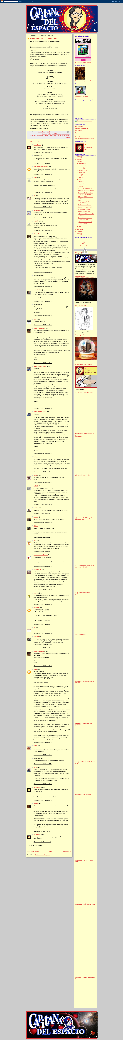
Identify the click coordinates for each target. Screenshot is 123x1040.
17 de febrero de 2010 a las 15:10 (43, 624)
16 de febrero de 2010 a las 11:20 (43, 192)
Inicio (50, 851)
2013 (78, 157)
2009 (78, 229)
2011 (78, 159)
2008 (78, 231)
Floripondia (37, 210)
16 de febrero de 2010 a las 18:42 (43, 513)
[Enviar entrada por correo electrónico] (68, 132)
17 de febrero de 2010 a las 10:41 (43, 537)
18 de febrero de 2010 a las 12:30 (43, 784)
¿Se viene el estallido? (84, 209)
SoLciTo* (36, 221)
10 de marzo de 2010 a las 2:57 (42, 831)
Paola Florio (37, 145)
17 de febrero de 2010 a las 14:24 (43, 590)
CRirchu (36, 526)
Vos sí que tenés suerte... (85, 188)
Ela (34, 195)
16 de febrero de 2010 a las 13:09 (43, 286)
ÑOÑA (35, 669)
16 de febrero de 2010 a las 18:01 (43, 504)
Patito (35, 475)
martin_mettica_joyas (40, 366)
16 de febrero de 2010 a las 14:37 (43, 408)
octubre (81, 168)
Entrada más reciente (33, 851)
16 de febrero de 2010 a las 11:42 (43, 272)
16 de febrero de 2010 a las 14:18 (43, 363)
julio (80, 175)
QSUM (35, 745)
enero (80, 226)
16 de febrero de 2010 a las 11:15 (43, 174)
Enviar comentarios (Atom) (42, 855)
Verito (35, 457)
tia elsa (36, 517)
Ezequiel (36, 636)
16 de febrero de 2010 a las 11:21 (43, 207)
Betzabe (36, 507)
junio (80, 177)
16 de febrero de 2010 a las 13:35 (43, 315)
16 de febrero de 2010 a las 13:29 (43, 301)
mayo (80, 179)
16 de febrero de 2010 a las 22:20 (43, 522)
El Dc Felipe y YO (39, 328)
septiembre (82, 170)
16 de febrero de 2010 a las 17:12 (43, 482)
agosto (81, 172)
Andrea (36, 593)
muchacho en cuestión (36, 135)
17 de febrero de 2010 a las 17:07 (43, 666)
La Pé (35, 177)
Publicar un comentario (35, 845)
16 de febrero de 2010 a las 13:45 (43, 325)
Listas (49, 134)
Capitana (44, 134)
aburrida (36, 803)
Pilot (35, 540)
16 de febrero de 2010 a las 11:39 (43, 230)
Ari (34, 627)
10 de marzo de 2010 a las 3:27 (42, 842)
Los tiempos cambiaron (62, 134)
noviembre (82, 166)
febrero (81, 186)
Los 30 (54, 134)
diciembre (81, 163)
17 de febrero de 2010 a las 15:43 (43, 633)
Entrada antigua (66, 851)
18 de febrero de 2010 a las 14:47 (43, 800)
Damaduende (37, 569)
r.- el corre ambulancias (41, 555)
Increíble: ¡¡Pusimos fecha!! (86, 190)
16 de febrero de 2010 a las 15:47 (43, 472)
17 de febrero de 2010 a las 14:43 (43, 604)
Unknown (36, 607)
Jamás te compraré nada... (85, 207)
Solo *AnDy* (37, 290)
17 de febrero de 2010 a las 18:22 (43, 742)
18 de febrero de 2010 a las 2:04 (43, 764)
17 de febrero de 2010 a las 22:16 (43, 755)
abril (80, 181)
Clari (35, 319)
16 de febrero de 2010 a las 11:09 (43, 163)
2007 (78, 234)
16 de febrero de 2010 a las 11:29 (43, 218)
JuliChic (36, 486)
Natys (35, 767)
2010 (78, 161)
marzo (81, 184)
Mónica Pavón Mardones (41, 166)
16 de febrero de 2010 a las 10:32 (43, 152)
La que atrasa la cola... (84, 211)
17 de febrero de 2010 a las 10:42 (43, 551)
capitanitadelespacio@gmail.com (84, 138)
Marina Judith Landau (40, 234)
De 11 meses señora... (84, 205)
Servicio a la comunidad (50, 135)
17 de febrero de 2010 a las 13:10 (43, 566)
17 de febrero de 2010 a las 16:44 (43, 648)
